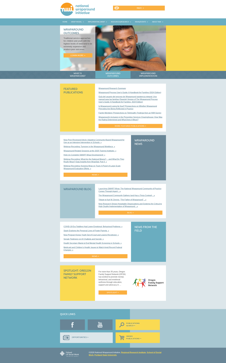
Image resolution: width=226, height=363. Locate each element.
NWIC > (140, 8)
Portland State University (105, 355)
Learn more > (78, 55)
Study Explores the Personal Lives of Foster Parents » (86, 231)
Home (65, 22)
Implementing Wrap (96, 22)
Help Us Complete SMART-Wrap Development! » (84, 155)
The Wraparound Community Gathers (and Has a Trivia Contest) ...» (127, 195)
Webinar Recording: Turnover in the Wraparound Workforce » (89, 147)
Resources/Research (120, 22)
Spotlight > (113, 292)
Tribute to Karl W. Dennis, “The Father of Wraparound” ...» (122, 200)
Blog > (130, 213)
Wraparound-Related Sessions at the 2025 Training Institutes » (90, 151)
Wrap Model (76, 22)
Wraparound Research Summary (112, 88)
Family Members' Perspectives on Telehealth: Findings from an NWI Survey (130, 113)
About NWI (156, 22)
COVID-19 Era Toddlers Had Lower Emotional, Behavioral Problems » (93, 227)
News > (95, 175)
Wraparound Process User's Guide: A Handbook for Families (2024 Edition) (130, 93)
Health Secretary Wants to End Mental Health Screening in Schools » (93, 243)
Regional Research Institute (133, 352)
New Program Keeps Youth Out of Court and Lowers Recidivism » (91, 235)
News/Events (140, 22)
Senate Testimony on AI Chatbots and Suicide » (84, 239)
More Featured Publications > (130, 126)
